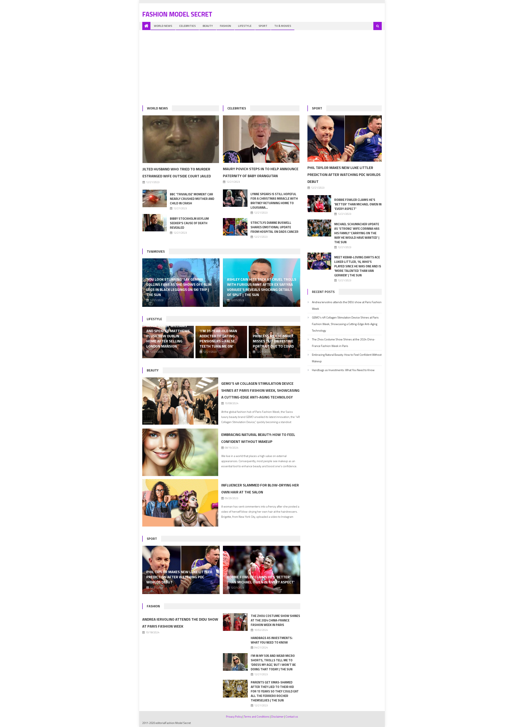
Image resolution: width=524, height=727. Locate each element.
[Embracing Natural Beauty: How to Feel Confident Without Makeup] (180, 452)
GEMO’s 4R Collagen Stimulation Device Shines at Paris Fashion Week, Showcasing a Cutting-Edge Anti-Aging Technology (260, 390)
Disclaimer (277, 717)
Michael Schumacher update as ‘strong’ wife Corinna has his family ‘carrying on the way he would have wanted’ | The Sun (356, 233)
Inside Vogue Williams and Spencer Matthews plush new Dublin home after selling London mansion (168, 336)
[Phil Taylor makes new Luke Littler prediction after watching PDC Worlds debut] (344, 138)
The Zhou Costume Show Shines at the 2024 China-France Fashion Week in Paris (275, 620)
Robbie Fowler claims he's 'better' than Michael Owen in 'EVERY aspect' (260, 579)
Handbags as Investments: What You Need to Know (271, 640)
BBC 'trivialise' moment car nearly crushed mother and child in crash (192, 199)
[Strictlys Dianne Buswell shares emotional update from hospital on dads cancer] (235, 226)
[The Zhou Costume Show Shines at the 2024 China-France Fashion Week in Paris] (235, 622)
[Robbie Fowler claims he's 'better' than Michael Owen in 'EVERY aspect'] (261, 570)
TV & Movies (282, 26)
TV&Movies (156, 251)
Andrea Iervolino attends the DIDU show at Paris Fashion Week (347, 305)
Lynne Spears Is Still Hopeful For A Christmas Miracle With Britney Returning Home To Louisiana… (274, 201)
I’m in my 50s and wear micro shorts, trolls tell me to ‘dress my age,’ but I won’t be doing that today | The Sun (273, 662)
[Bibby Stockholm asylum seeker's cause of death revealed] (154, 222)
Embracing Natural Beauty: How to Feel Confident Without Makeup (347, 357)
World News (163, 26)
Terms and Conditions (256, 717)
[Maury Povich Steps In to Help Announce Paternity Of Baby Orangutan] (261, 139)
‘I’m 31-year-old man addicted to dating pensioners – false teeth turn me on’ (218, 338)
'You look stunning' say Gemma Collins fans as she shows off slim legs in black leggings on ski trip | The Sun (179, 287)
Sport (263, 26)
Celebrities (187, 26)
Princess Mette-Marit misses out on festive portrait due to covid (273, 341)
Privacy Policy (234, 717)
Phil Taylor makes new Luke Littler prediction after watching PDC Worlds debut (179, 577)
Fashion (225, 26)
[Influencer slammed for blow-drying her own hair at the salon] (180, 503)
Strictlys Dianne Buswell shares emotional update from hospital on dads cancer (274, 227)
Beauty (208, 26)
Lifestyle (245, 26)
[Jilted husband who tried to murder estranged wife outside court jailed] (180, 139)
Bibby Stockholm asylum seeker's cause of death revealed (189, 223)
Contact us (292, 717)
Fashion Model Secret (177, 14)
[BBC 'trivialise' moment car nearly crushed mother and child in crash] (154, 198)
